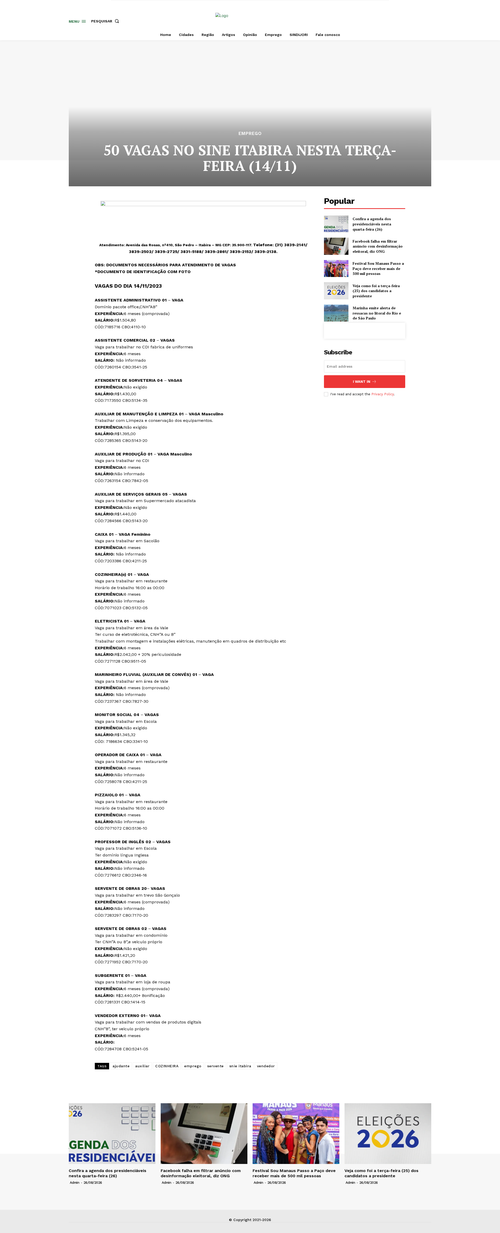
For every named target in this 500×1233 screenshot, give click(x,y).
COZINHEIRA (166, 1066)
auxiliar (142, 1066)
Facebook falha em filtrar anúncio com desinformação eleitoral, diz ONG (378, 246)
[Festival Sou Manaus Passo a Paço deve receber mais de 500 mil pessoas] (336, 268)
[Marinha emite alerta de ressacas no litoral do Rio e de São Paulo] (336, 313)
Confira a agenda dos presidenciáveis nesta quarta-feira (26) (372, 223)
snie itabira (240, 1066)
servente (215, 1066)
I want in (361, 382)
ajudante (121, 1066)
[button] (106, 21)
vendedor (266, 1066)
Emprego (250, 133)
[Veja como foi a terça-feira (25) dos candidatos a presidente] (336, 290)
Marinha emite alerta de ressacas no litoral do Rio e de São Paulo (377, 312)
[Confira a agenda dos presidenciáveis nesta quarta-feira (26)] (336, 223)
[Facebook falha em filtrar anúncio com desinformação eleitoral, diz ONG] (336, 246)
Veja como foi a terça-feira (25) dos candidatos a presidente (376, 290)
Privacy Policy (382, 394)
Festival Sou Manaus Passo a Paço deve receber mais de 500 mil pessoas (378, 268)
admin (74, 1183)
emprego (193, 1066)
